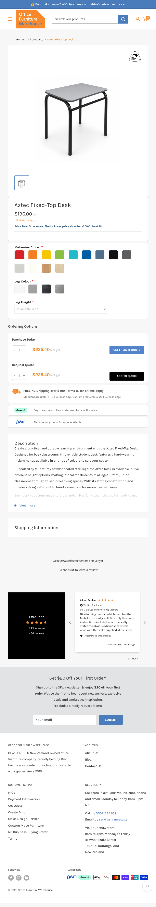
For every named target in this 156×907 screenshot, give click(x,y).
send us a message (113, 819)
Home (20, 39)
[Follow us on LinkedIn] (26, 878)
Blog (88, 759)
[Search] (123, 19)
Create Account (19, 812)
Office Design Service (23, 819)
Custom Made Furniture (26, 825)
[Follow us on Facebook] (11, 878)
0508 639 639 (106, 813)
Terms (12, 838)
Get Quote (15, 805)
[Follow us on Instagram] (19, 878)
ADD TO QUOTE (127, 376)
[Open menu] (10, 19)
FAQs (11, 792)
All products (35, 39)
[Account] (138, 19)
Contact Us (93, 766)
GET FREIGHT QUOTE (126, 350)
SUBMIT (111, 720)
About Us (91, 753)
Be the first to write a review (78, 570)
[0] (145, 19)
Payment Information (24, 799)
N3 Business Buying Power (28, 832)
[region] (107, 622)
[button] (78, 569)
